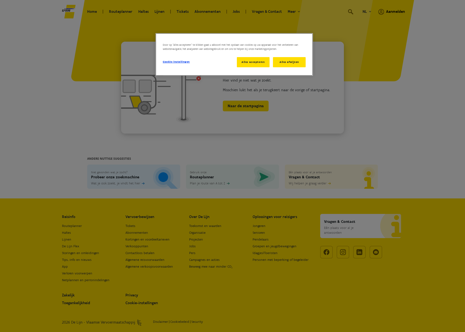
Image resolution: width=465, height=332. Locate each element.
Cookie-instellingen (176, 61)
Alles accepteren (253, 62)
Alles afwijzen (289, 62)
